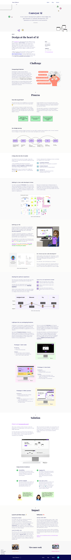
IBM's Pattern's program (17, 53)
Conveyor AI (16, 41)
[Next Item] (48, 201)
